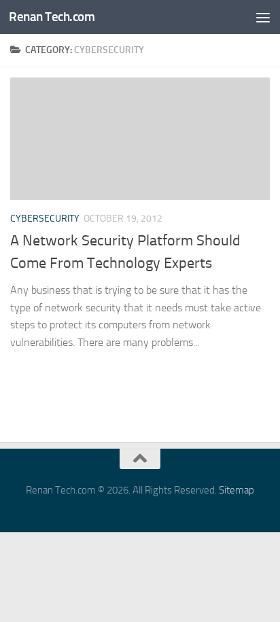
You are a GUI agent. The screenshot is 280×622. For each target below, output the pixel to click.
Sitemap (236, 490)
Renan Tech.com (51, 16)
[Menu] (263, 17)
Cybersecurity (45, 218)
